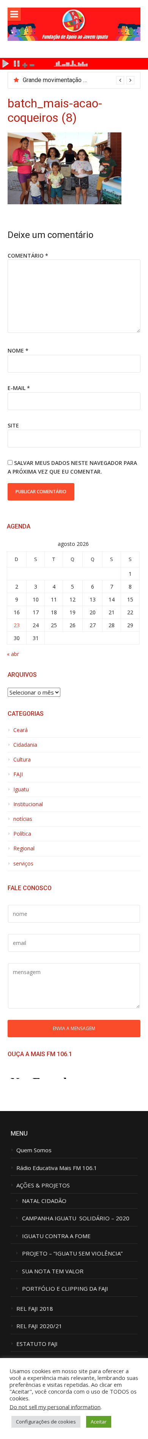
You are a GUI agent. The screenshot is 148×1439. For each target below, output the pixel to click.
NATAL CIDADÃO (44, 1200)
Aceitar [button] (99, 1421)
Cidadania (25, 744)
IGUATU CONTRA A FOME (56, 1236)
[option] (78, 80)
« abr (13, 653)
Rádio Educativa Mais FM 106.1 (56, 1168)
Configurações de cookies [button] (46, 1421)
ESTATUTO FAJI (37, 1343)
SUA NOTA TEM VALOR (52, 1271)
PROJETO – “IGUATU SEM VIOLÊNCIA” (72, 1253)
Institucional (28, 804)
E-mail (19, 388)
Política (22, 833)
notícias (22, 819)
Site (13, 425)
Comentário (28, 255)
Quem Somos (34, 1150)
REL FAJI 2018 (34, 1308)
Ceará (20, 730)
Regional (24, 848)
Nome (18, 350)
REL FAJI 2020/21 (39, 1326)
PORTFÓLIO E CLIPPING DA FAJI (65, 1288)
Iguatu (21, 789)
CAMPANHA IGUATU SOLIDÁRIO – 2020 (75, 1218)
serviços (23, 863)
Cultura (22, 759)
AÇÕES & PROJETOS (43, 1185)
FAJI (18, 774)
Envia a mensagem (74, 1028)
